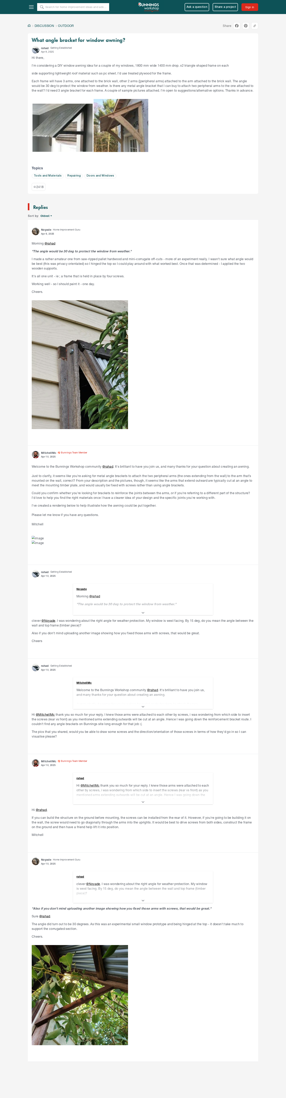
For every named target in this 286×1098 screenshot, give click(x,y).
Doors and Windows (100, 176)
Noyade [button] (46, 229)
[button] (35, 50)
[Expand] (143, 612)
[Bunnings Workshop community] (148, 7)
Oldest (45, 216)
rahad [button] (45, 48)
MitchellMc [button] (48, 452)
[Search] (42, 7)
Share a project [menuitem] (225, 7)
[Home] (29, 25)
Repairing (74, 176)
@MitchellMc (45, 714)
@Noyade (48, 620)
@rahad (50, 243)
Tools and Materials (47, 176)
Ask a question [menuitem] (197, 7)
